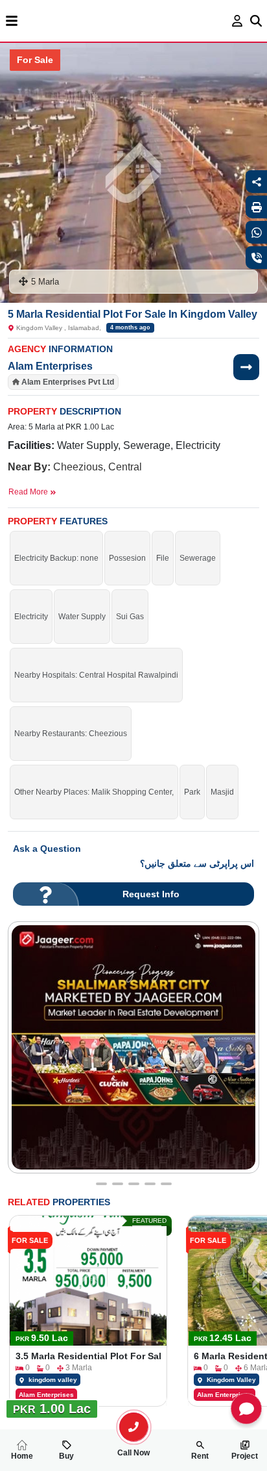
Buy (66, 1456)
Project (244, 1456)
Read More (29, 491)
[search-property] (133, 1427)
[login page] (237, 20)
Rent (200, 1456)
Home (22, 1456)
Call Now (133, 1452)
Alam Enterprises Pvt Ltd (67, 382)
